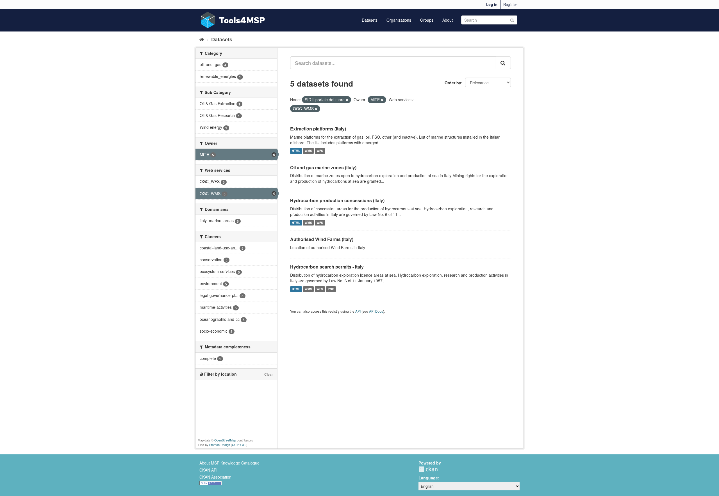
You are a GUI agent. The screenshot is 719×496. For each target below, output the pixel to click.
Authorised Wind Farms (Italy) (321, 239)
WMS (308, 151)
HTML (296, 151)
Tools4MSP (242, 20)
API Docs (376, 311)
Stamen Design (219, 444)
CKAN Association (215, 477)
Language (428, 478)
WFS (320, 151)
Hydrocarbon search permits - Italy (327, 266)
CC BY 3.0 (239, 444)
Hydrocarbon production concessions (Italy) (337, 200)
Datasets (369, 20)
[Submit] (512, 19)
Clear (268, 374)
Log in (491, 4)
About (447, 20)
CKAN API (208, 470)
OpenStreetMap (225, 440)
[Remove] (347, 100)
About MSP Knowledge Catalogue (229, 463)
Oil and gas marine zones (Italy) (323, 167)
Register (510, 4)
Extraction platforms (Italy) (318, 128)
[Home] (201, 39)
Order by (453, 82)
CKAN (428, 469)
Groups (426, 20)
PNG (331, 289)
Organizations (398, 20)
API (358, 311)
